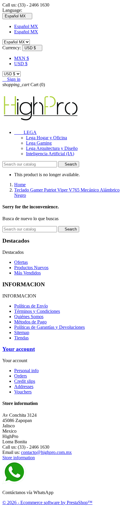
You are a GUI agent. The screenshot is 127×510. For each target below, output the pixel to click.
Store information (18, 457)
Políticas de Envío (31, 305)
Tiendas (21, 337)
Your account (18, 349)
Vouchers (23, 391)
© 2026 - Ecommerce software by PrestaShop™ (47, 502)
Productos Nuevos (31, 267)
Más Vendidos (27, 272)
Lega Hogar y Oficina (46, 137)
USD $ (20, 63)
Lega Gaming (39, 143)
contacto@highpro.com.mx (46, 452)
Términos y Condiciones (37, 311)
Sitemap (21, 332)
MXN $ (21, 58)
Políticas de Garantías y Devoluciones (49, 327)
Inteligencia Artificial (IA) (50, 153)
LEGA (25, 132)
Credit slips (24, 381)
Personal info (26, 370)
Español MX (26, 26)
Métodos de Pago (30, 321)
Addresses (23, 386)
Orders (20, 375)
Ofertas (21, 262)
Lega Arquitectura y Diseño (52, 148)
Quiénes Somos (28, 316)
